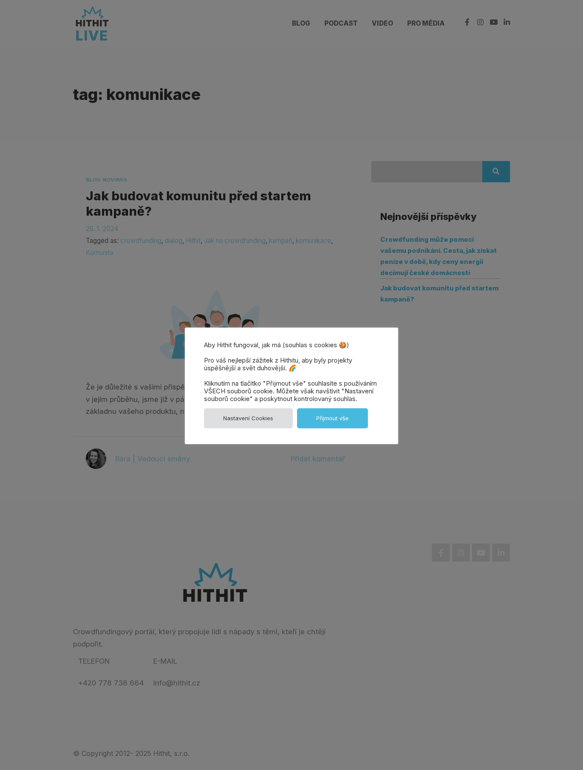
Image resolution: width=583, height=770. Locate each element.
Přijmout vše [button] (332, 418)
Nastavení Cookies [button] (248, 418)
